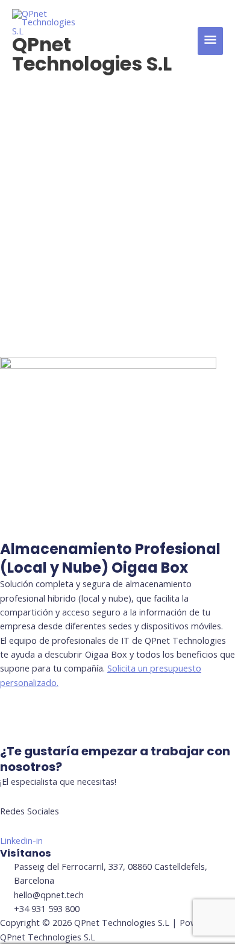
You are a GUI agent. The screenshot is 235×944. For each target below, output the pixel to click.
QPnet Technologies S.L (92, 54)
